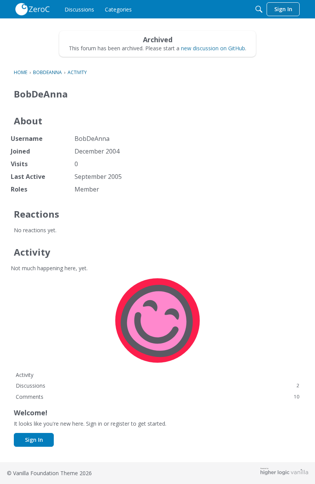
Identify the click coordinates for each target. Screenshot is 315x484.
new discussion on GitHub (213, 48)
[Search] (259, 9)
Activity (24, 374)
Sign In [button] (34, 439)
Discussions (157, 385)
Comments (157, 396)
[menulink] (79, 9)
